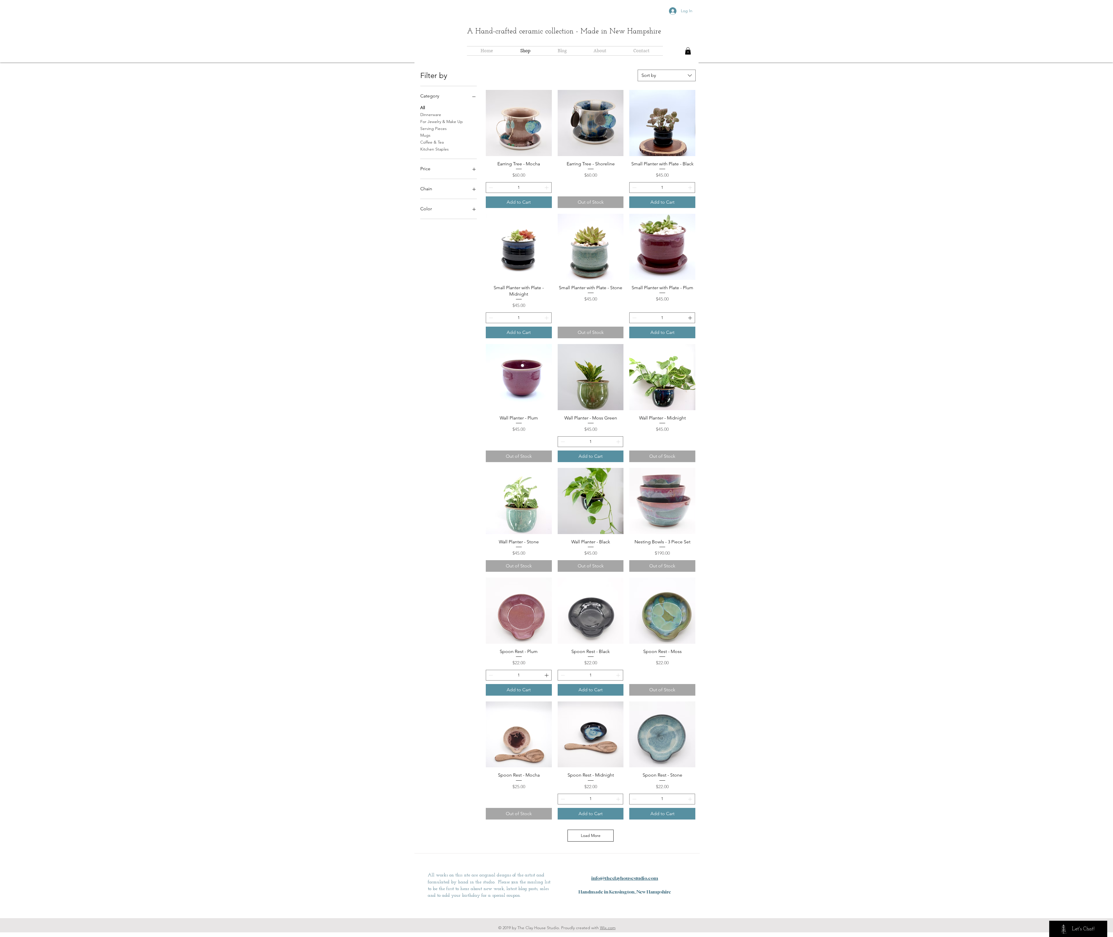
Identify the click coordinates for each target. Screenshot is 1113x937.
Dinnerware (430, 114)
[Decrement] (490, 187)
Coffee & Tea (432, 142)
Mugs (425, 135)
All (422, 107)
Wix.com (608, 927)
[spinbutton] (518, 187)
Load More (591, 835)
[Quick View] (519, 123)
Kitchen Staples (434, 149)
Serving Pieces (433, 128)
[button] (688, 51)
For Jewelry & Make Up (441, 121)
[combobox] (667, 75)
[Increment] (547, 187)
